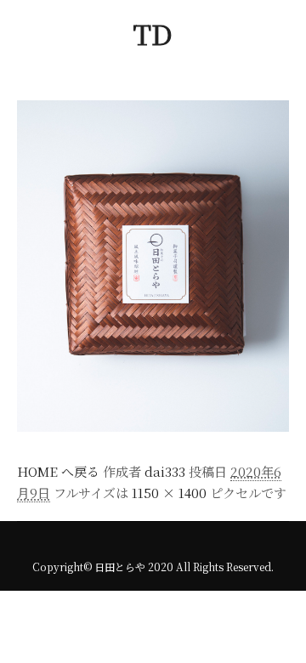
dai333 (164, 471)
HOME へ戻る (58, 471)
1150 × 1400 (169, 493)
